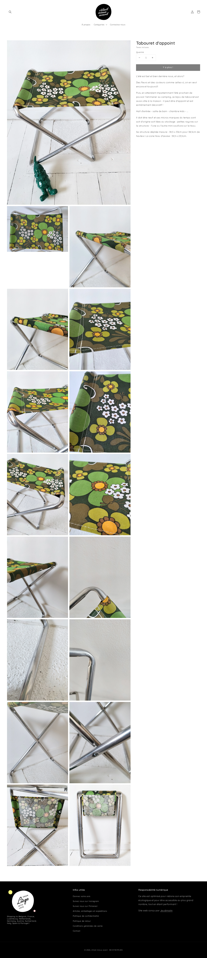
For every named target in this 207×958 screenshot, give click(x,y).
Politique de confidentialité (86, 916)
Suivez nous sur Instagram (86, 901)
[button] (10, 12)
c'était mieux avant (99, 950)
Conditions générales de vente (88, 926)
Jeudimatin (166, 910)
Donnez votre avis (81, 896)
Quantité (140, 52)
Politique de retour (82, 921)
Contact (76, 931)
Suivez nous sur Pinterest (85, 906)
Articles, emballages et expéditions (90, 911)
